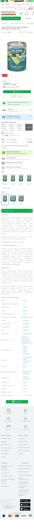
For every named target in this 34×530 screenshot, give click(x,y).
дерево (25, 348)
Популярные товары (6, 438)
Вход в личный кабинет (24, 450)
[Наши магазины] (8, 418)
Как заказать (21, 438)
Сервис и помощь (23, 435)
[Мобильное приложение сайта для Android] (25, 500)
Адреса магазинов (5, 4)
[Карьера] (8, 426)
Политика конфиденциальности (23, 478)
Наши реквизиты (5, 486)
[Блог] (25, 410)
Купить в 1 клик (17, 96)
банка (24, 366)
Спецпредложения (5, 444)
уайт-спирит (26, 379)
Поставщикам (4, 470)
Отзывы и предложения (24, 447)
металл (25, 352)
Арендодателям (5, 473)
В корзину (18, 92)
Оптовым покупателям (6, 476)
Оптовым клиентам (27, 4)
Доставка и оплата (22, 441)
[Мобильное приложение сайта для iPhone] (25, 505)
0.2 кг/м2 (25, 307)
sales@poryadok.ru (9, 508)
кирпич (25, 350)
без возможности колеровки (27, 371)
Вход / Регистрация (21, 9)
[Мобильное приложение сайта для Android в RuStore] (25, 509)
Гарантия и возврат (22, 444)
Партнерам (4, 463)
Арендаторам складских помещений (7, 466)
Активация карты (17, 4)
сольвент (25, 377)
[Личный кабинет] (25, 426)
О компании (4, 483)
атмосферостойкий (27, 343)
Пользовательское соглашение (22, 486)
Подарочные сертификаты (24, 468)
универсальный (28, 333)
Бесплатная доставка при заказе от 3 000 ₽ (17, 159)
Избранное (4, 442)
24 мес (25, 385)
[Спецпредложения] (25, 418)
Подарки (3, 457)
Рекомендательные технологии (23, 494)
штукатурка (26, 354)
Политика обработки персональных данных (23, 482)
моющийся (24, 337)
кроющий (26, 327)
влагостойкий (25, 339)
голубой (25, 330)
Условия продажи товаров (24, 465)
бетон (24, 346)
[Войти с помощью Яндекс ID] (32, 9)
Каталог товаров (6, 435)
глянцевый (26, 324)
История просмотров (6, 448)
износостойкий (25, 341)
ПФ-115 (25, 382)
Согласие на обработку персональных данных (24, 490)
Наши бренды (4, 453)
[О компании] (8, 410)
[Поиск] (21, 13)
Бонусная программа (23, 471)
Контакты (20, 453)
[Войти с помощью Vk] (29, 9)
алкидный (26, 320)
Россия (25, 314)
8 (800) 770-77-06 (22, 7)
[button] (11, 18)
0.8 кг (24, 300)
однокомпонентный (27, 317)
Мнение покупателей (13, 104)
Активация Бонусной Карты (25, 475)
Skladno (25, 310)
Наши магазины (5, 450)
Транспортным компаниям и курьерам (8, 479)
